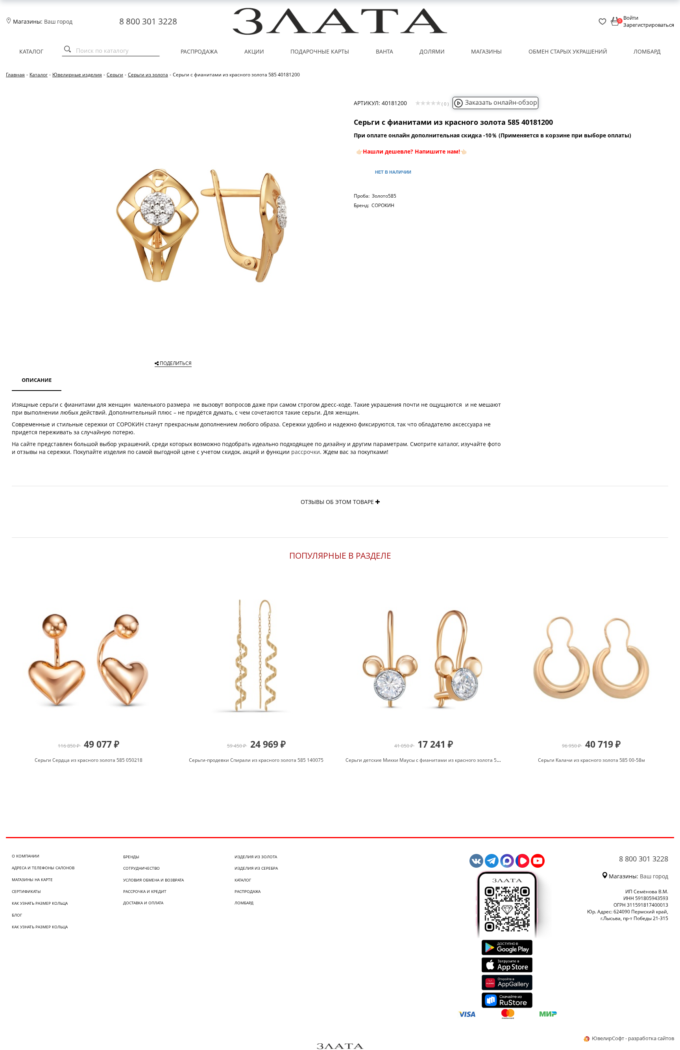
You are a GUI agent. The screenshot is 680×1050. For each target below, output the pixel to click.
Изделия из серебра (256, 868)
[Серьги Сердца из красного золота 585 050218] (88, 657)
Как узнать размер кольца (40, 903)
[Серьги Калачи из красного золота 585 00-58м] (591, 657)
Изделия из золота (256, 856)
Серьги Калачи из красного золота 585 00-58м (591, 760)
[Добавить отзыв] (377, 502)
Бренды (131, 856)
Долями (432, 51)
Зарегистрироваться (648, 24)
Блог (17, 915)
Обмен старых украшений (567, 51)
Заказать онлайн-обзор (501, 102)
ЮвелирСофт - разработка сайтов (633, 1038)
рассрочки (305, 452)
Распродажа (199, 51)
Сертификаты (26, 891)
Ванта (384, 51)
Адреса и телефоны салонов (43, 867)
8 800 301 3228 (148, 21)
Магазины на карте (32, 879)
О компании (25, 856)
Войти (630, 17)
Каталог (31, 51)
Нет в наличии (393, 172)
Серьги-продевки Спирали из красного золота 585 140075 (256, 760)
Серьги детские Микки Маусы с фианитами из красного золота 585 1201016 (434, 760)
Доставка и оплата (143, 903)
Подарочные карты (319, 51)
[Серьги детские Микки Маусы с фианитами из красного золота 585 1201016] (424, 657)
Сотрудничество (141, 868)
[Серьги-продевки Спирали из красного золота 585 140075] (256, 657)
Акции (254, 51)
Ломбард (647, 51)
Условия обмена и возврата (153, 880)
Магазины (486, 51)
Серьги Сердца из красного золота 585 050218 (88, 760)
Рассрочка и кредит (144, 891)
